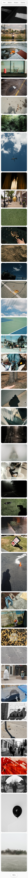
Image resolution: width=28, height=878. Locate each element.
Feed (4, 2)
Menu (14, 875)
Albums (10, 2)
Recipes (16, 2)
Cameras (23, 2)
